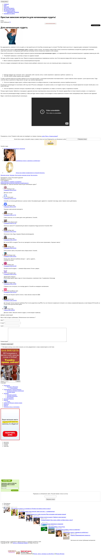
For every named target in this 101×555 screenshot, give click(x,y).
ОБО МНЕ (6, 7)
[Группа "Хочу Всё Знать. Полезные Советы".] (26, 553)
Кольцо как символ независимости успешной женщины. (30, 172)
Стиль (8, 401)
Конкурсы (6, 404)
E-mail (3, 323)
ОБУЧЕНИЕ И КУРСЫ (9, 11)
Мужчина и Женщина (12, 386)
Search (2, 381)
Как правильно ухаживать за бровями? (11, 181)
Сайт (2, 326)
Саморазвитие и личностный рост (12, 389)
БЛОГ (5, 5)
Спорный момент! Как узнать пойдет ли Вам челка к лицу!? (57, 520)
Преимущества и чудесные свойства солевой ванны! (15, 183)
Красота (6, 400)
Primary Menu (4, 1)
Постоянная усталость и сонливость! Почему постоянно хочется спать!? (31, 508)
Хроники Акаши (11, 392)
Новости (6, 405)
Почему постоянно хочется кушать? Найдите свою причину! (49, 517)
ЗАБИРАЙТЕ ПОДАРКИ (13, 12)
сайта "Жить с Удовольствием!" (50, 136)
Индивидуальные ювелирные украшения (14, 148)
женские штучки (26, 175)
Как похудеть (18, 175)
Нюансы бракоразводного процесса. (80, 535)
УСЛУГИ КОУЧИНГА (9, 8)
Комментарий (4, 341)
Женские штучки (5, 175)
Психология (7, 385)
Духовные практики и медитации (15, 390)
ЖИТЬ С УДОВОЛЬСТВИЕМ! (20, 543)
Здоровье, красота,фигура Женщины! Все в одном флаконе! (8, 484)
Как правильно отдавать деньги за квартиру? (68, 529)
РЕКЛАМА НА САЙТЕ (9, 13)
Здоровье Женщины (12, 396)
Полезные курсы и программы (11, 406)
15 (10, 22)
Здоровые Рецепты (9, 398)
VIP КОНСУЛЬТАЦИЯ (9, 9)
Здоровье (12, 175)
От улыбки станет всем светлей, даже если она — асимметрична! (37, 511)
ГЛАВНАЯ (6, 4)
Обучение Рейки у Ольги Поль (56, 526)
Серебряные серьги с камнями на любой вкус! (28, 160)
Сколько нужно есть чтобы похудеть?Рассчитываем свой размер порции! (46, 514)
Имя (2, 320)
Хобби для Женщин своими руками (13, 402)
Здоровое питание (11, 394)
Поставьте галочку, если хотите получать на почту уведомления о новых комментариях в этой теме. (28, 347)
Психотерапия (14, 388)
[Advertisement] (50, 69)
